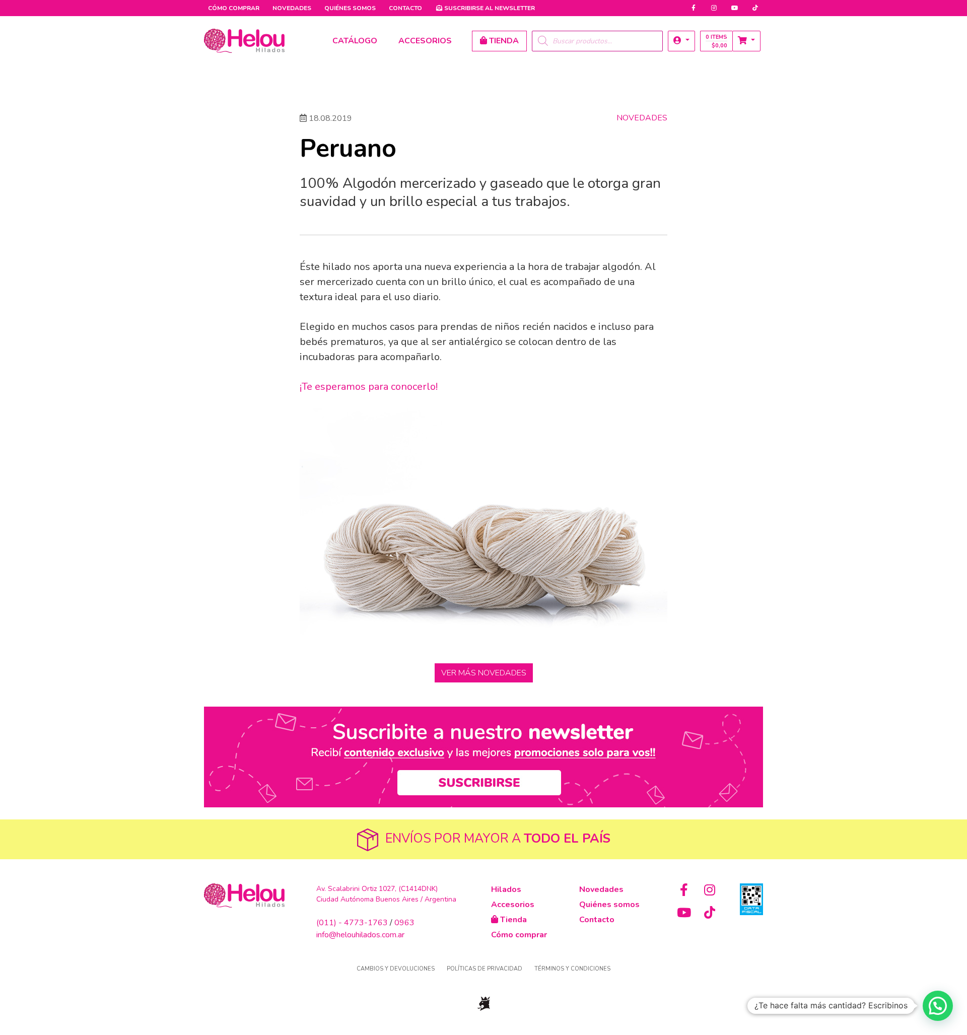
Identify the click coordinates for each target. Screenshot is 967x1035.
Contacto (405, 8)
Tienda (512, 919)
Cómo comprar (233, 8)
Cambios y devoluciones (396, 969)
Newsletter (489, 8)
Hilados (506, 889)
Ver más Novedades (483, 672)
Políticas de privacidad (484, 969)
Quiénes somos (350, 8)
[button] (681, 41)
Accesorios (512, 904)
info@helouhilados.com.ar (360, 934)
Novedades (291, 8)
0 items (716, 41)
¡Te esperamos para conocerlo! (369, 386)
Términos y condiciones (572, 969)
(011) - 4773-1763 (352, 922)
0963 (404, 922)
